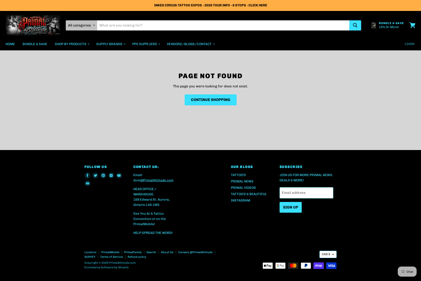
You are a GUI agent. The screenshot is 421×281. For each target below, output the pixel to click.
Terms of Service (111, 256)
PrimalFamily (133, 252)
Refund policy (137, 256)
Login (409, 44)
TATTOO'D (238, 175)
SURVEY (89, 256)
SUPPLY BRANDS (109, 44)
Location (90, 252)
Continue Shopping (210, 99)
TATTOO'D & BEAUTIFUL (249, 194)
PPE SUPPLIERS (145, 44)
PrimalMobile (110, 252)
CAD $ (326, 254)
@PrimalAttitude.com (156, 180)
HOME (10, 44)
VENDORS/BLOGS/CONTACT (189, 44)
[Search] (355, 25)
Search (151, 252)
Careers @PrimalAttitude (195, 252)
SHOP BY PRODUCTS (71, 44)
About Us (167, 252)
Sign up (290, 207)
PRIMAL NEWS (242, 181)
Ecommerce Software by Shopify (106, 267)
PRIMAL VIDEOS (243, 188)
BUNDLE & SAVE (35, 44)
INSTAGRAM (240, 200)
